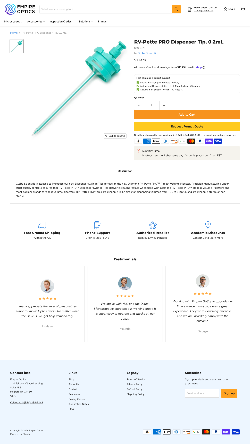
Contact (73, 389)
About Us (74, 384)
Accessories (35, 21)
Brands (102, 21)
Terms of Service (136, 379)
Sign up (229, 393)
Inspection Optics (60, 21)
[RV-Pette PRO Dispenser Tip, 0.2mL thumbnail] (16, 46)
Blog (71, 409)
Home (14, 32)
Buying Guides (77, 399)
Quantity (139, 97)
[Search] (176, 9)
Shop (71, 379)
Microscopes (12, 21)
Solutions (85, 21)
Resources (74, 394)
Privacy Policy (135, 384)
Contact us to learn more (208, 238)
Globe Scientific (147, 53)
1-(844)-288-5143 (203, 10)
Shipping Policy (135, 394)
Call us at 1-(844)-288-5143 (26, 402)
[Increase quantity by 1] (164, 105)
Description (125, 171)
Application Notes (79, 404)
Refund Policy (135, 389)
